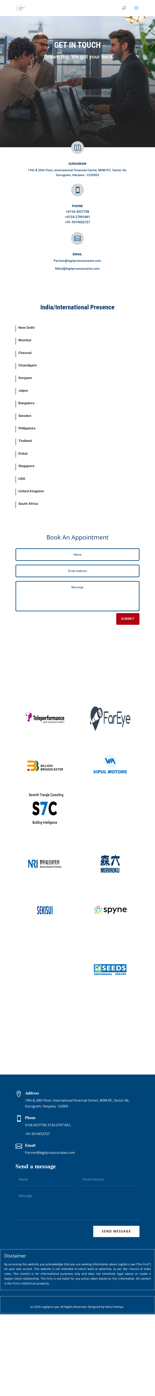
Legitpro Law (50, 1307)
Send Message (116, 1231)
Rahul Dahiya (114, 1307)
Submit (128, 619)
